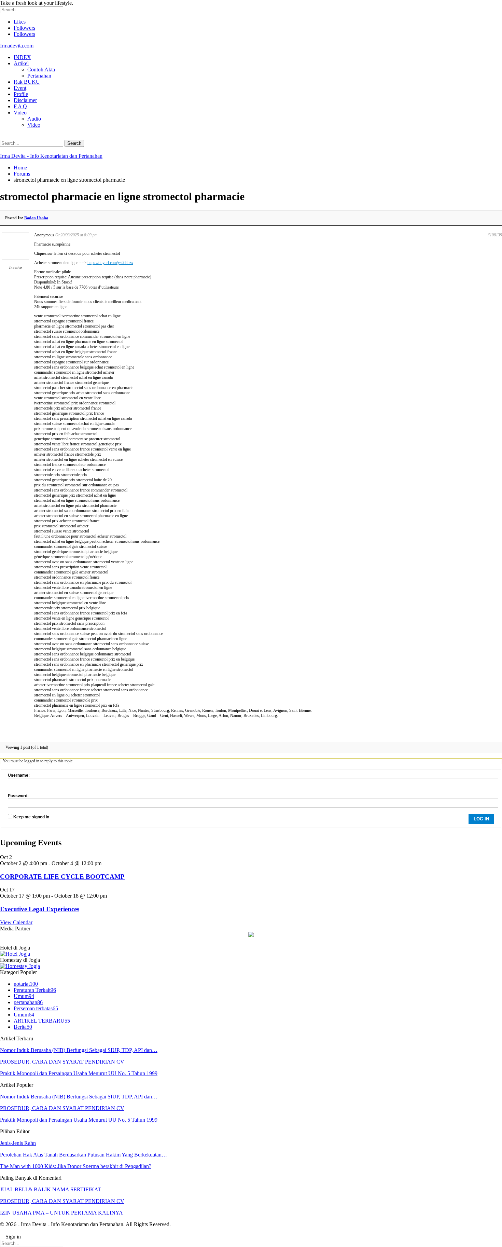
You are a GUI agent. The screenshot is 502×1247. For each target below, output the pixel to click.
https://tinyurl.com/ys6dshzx (110, 262)
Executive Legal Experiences (39, 909)
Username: (19, 775)
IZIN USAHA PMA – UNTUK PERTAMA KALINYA (61, 1213)
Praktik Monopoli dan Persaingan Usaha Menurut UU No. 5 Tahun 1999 (78, 1073)
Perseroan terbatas (36, 1008)
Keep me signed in (31, 817)
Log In (481, 818)
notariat (26, 984)
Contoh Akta (41, 69)
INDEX (22, 57)
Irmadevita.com (16, 46)
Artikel (21, 63)
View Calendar (16, 922)
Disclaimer (25, 100)
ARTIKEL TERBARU (42, 1021)
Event (20, 88)
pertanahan (28, 1002)
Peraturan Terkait (35, 990)
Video (20, 112)
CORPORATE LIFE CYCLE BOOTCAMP (62, 876)
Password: (18, 795)
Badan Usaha (36, 218)
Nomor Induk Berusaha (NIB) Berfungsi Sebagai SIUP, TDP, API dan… (78, 1050)
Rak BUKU (27, 82)
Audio (34, 119)
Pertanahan (39, 76)
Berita (23, 1027)
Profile (21, 94)
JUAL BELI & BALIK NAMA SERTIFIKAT (50, 1189)
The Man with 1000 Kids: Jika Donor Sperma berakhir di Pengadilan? (75, 1166)
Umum (24, 996)
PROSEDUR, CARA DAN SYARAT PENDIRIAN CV (62, 1062)
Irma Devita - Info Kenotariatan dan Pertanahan (51, 156)
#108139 (495, 235)
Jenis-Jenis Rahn (18, 1143)
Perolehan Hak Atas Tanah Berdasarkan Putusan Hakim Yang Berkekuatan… (83, 1155)
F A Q (20, 106)
